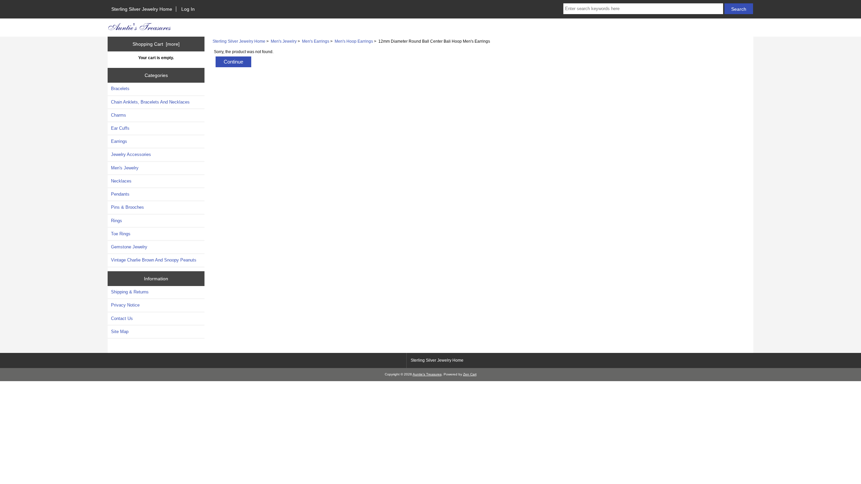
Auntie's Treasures (427, 374)
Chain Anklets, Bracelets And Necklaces (150, 102)
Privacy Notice (125, 305)
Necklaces (121, 181)
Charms (118, 115)
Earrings (119, 141)
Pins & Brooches (127, 207)
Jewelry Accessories (131, 154)
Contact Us (122, 318)
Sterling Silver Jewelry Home (141, 9)
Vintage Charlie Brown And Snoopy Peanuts (153, 260)
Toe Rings (120, 233)
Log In (188, 9)
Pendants (120, 194)
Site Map (119, 331)
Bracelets (120, 88)
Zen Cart (470, 374)
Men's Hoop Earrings (354, 41)
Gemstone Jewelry (129, 246)
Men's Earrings (315, 41)
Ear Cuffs (120, 128)
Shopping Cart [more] (156, 44)
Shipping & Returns (130, 291)
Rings (116, 220)
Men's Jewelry (284, 41)
